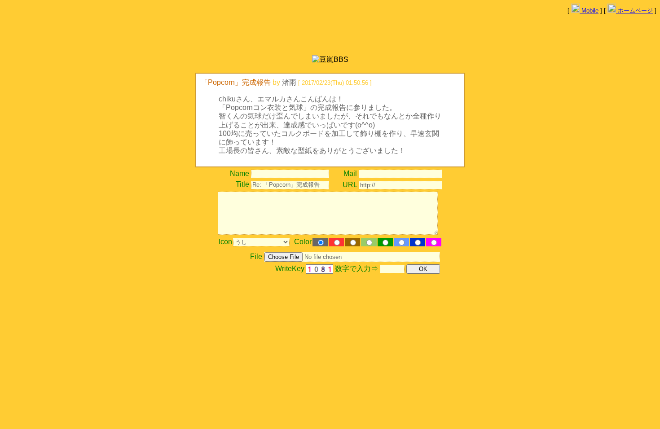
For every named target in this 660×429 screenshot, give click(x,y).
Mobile (589, 10)
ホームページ (634, 10)
